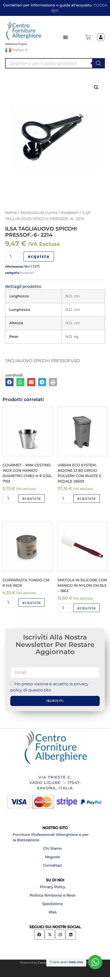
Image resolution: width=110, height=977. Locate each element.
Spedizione (52, 903)
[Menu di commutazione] (66, 37)
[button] (96, 87)
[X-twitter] (50, 935)
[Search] (98, 63)
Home (11, 212)
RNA (53, 912)
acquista (39, 256)
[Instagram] (60, 935)
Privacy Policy (52, 887)
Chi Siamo (52, 848)
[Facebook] (39, 935)
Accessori (70, 212)
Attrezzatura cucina (39, 212)
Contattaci (52, 865)
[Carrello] (88, 37)
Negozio (52, 857)
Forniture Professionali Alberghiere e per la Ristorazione (51, 837)
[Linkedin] (71, 935)
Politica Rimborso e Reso (52, 895)
